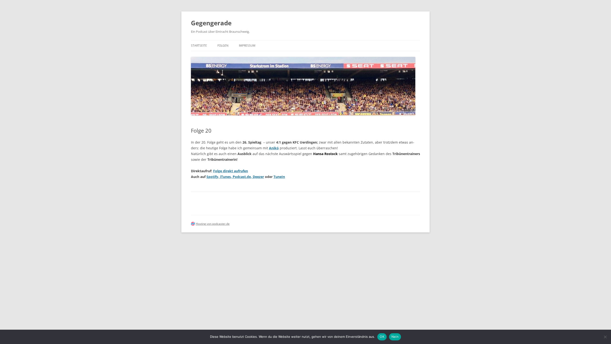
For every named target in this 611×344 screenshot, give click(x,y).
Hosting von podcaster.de (213, 224)
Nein (395, 337)
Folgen (222, 45)
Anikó (274, 148)
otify (214, 176)
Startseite (199, 45)
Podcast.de (242, 176)
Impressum (247, 45)
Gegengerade (211, 23)
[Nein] (605, 336)
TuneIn (279, 176)
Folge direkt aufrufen (230, 171)
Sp (208, 176)
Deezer (258, 176)
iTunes (225, 176)
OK (382, 337)
